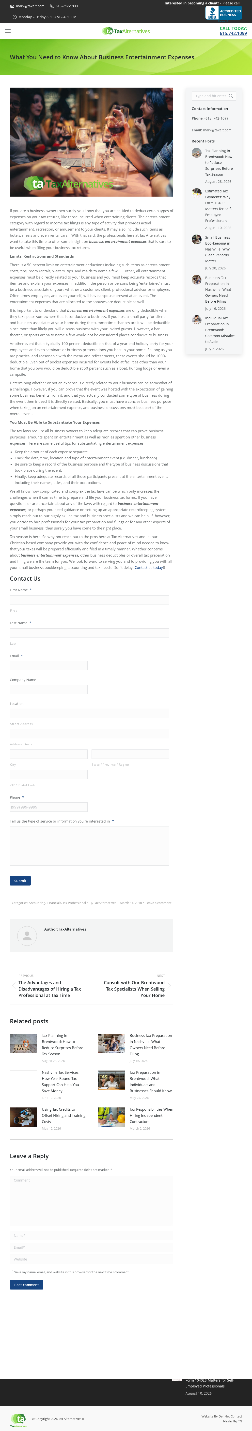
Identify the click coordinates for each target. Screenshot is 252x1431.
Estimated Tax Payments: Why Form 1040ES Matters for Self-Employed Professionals (218, 206)
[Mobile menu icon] (8, 31)
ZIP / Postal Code (23, 785)
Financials (54, 903)
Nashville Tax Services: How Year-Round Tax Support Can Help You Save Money (60, 1081)
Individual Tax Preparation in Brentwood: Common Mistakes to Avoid (220, 330)
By (103, 903)
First (13, 610)
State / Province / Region (110, 764)
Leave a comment (158, 903)
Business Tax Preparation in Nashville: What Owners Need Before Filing (151, 1044)
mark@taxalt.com (30, 6)
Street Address (21, 724)
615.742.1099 (233, 33)
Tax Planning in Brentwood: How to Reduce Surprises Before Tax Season (62, 1044)
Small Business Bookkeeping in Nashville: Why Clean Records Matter (217, 249)
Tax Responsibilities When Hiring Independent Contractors (151, 1115)
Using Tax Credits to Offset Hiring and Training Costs (63, 1115)
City (13, 764)
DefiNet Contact (230, 1416)
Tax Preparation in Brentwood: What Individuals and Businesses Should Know (151, 1081)
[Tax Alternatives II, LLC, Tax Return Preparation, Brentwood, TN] (223, 14)
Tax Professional (74, 903)
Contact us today (149, 567)
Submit (20, 880)
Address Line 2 (21, 744)
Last (13, 643)
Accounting (37, 903)
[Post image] (23, 1043)
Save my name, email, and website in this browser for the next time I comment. (71, 1272)
